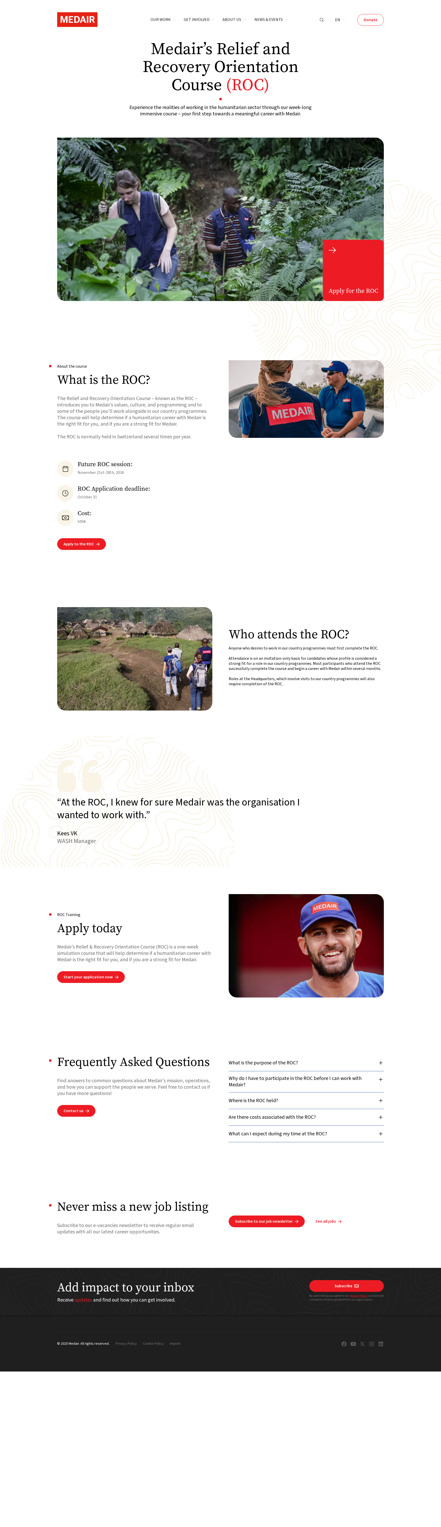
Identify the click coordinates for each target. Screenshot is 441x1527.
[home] (77, 19)
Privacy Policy (359, 1296)
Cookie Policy (153, 1344)
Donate (370, 20)
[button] (163, 20)
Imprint (175, 1344)
